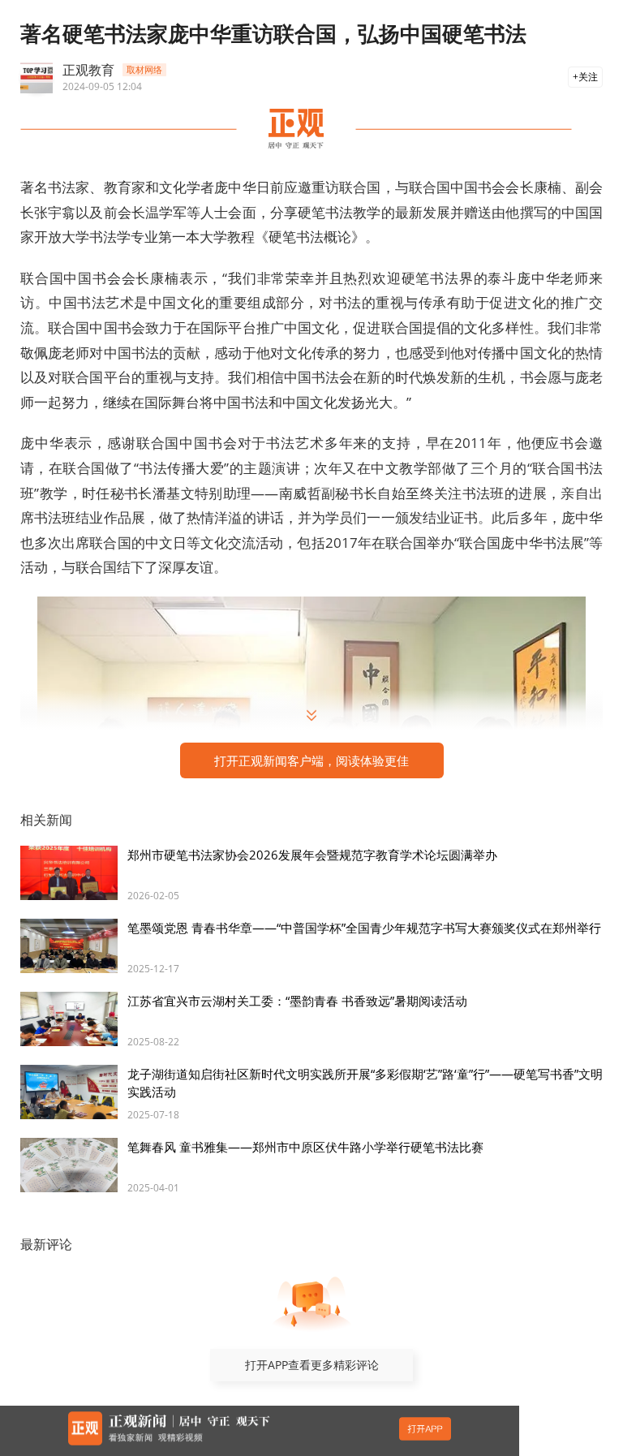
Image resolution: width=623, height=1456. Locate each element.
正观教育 (88, 70)
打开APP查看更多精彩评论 (312, 1364)
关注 (588, 77)
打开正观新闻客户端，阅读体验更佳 (311, 760)
